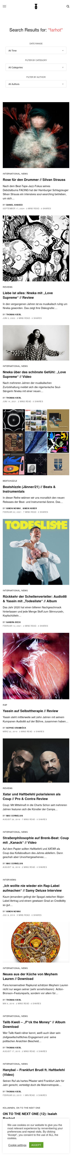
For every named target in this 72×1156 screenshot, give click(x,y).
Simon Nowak (13, 508)
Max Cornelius (14, 815)
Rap (5, 704)
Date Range (36, 43)
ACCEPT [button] (36, 1145)
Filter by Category (36, 60)
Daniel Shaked (14, 205)
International (11, 173)
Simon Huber (30, 508)
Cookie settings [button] (17, 1145)
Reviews (8, 286)
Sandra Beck (13, 622)
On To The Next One (28, 1107)
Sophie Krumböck (16, 728)
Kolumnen (9, 1107)
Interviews (9, 879)
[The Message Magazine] (36, 6)
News (24, 173)
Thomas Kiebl (13, 314)
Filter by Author (36, 76)
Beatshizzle (10, 480)
